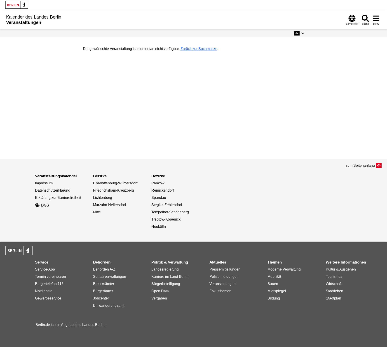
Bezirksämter (103, 284)
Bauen (272, 284)
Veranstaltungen (222, 284)
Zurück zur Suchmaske (199, 49)
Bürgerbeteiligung (165, 284)
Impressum (44, 183)
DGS (45, 205)
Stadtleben (334, 291)
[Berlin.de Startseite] (16, 5)
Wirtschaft (334, 284)
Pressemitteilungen (224, 269)
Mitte (97, 212)
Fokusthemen (220, 291)
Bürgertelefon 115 (49, 284)
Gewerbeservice (48, 298)
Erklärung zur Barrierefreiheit (58, 198)
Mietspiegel (276, 291)
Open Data (160, 291)
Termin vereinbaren (50, 276)
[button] (299, 33)
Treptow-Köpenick (166, 219)
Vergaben (159, 298)
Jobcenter (101, 298)
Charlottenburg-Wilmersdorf (115, 183)
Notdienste (43, 291)
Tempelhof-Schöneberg (170, 212)
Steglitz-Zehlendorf (166, 205)
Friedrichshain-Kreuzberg (113, 190)
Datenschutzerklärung (52, 190)
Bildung (273, 298)
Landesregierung (165, 269)
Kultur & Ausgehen (341, 269)
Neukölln (158, 226)
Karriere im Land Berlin (169, 276)
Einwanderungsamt (108, 305)
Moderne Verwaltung (284, 269)
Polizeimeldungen (224, 276)
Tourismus (334, 276)
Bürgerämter (103, 291)
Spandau (158, 198)
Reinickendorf (162, 190)
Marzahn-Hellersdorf (109, 205)
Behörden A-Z (104, 269)
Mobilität (274, 276)
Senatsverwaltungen (109, 276)
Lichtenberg (102, 198)
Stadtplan (333, 298)
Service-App (45, 269)
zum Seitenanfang (360, 165)
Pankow (157, 183)
